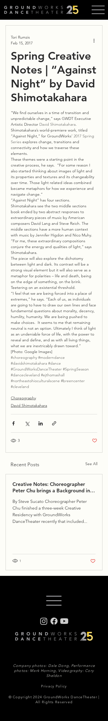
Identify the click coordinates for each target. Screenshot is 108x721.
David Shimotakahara (29, 405)
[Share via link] (54, 423)
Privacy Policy (54, 686)
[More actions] (94, 40)
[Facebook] (54, 621)
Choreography (23, 397)
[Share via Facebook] (13, 423)
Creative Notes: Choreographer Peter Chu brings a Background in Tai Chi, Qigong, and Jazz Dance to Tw (52, 487)
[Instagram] (43, 621)
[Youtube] (64, 621)
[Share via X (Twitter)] (27, 423)
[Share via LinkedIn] (40, 423)
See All (91, 463)
